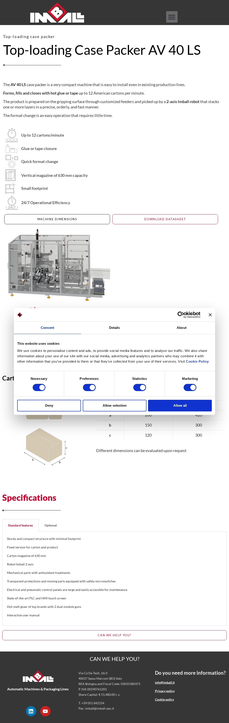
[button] (172, 17)
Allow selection (115, 405)
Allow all (180, 405)
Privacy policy (165, 691)
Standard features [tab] (20, 525)
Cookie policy (164, 699)
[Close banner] (210, 314)
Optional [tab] (51, 525)
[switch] (89, 387)
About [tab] (182, 328)
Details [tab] (114, 328)
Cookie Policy (197, 361)
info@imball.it (165, 682)
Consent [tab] (47, 328)
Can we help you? (115, 658)
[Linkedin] (31, 711)
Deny (49, 405)
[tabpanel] (114, 579)
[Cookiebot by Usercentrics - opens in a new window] (180, 314)
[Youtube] (45, 711)
